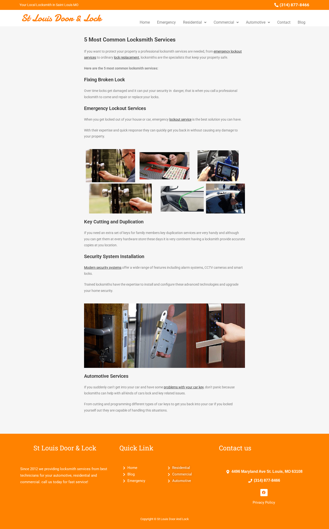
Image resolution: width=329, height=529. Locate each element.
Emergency (166, 22)
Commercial (224, 22)
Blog (301, 22)
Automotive (255, 22)
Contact (283, 22)
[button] (194, 22)
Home (145, 22)
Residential (192, 22)
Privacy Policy (264, 502)
